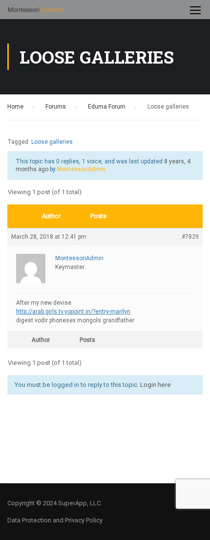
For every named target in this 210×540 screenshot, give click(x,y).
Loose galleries (52, 141)
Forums (55, 106)
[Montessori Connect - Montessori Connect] (35, 12)
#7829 (190, 236)
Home (15, 106)
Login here (155, 384)
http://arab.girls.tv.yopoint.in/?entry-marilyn (73, 311)
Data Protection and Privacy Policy (55, 520)
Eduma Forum (107, 106)
